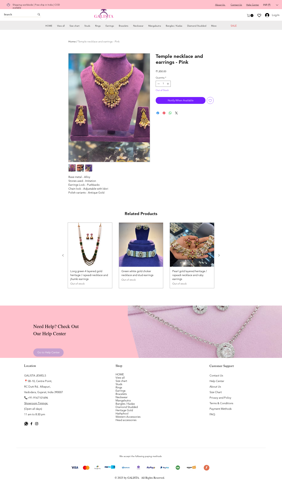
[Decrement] (158, 84)
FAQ (212, 414)
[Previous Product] (63, 255)
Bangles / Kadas (125, 403)
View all (120, 377)
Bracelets (121, 394)
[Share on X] (176, 113)
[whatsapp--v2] (26, 424)
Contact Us (216, 375)
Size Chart (216, 392)
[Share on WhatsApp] (170, 113)
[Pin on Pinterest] (164, 113)
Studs (119, 384)
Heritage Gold (124, 410)
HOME (120, 374)
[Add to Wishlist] (210, 100)
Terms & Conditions (221, 403)
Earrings (120, 390)
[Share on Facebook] (158, 113)
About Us (215, 386)
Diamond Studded (127, 407)
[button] (270, 5)
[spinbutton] (163, 84)
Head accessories (126, 420)
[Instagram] (37, 424)
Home (72, 41)
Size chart (121, 380)
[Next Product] (219, 255)
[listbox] (270, 5)
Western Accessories (128, 416)
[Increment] (168, 84)
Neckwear (122, 397)
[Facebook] (31, 424)
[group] (141, 255)
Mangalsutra (123, 400)
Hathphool (122, 413)
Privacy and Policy (220, 397)
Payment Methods (221, 408)
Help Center (217, 381)
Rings (119, 387)
